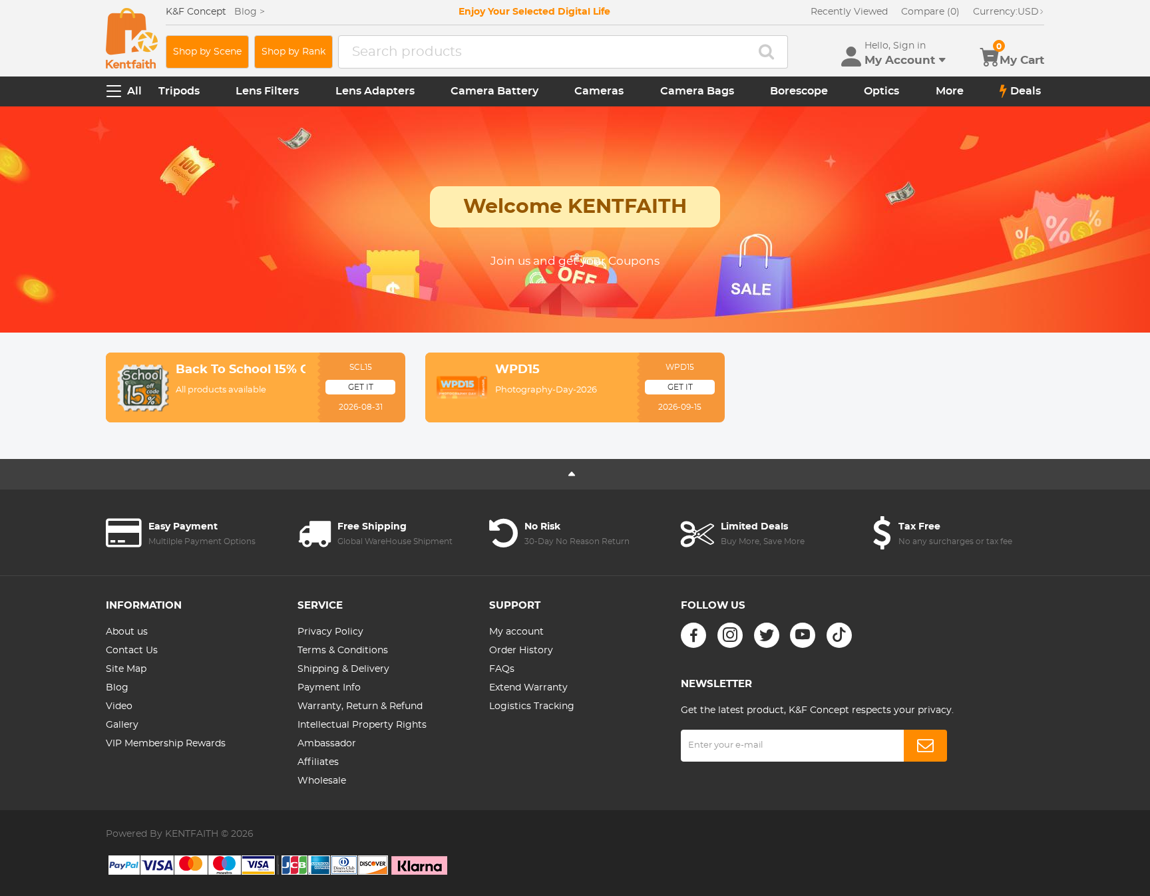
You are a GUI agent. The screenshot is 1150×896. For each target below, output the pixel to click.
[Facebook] (693, 635)
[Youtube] (802, 635)
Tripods (179, 91)
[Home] (132, 38)
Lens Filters (267, 91)
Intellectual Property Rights (362, 725)
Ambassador (326, 743)
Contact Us (132, 650)
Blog (117, 687)
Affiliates (318, 762)
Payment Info (329, 687)
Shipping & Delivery (343, 669)
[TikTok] (839, 635)
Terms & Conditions (342, 650)
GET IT (360, 387)
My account (516, 632)
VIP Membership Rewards (166, 743)
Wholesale (321, 781)
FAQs (501, 669)
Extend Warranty (528, 687)
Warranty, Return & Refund (360, 706)
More (950, 91)
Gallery (122, 725)
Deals (1025, 91)
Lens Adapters (375, 91)
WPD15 (517, 370)
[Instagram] (730, 635)
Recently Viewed (849, 12)
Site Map (126, 669)
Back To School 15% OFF (240, 370)
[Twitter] (766, 635)
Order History (521, 650)
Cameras (599, 91)
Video (119, 706)
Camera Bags (697, 91)
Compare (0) (930, 12)
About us (127, 632)
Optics (881, 91)
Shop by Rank (293, 52)
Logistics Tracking (531, 706)
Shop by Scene (207, 52)
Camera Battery (494, 91)
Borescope (799, 91)
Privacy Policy (330, 632)
